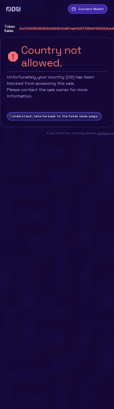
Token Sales (9, 28)
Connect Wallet (91, 9)
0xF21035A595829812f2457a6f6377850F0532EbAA (66, 28)
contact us (105, 133)
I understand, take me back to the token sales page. (54, 116)
